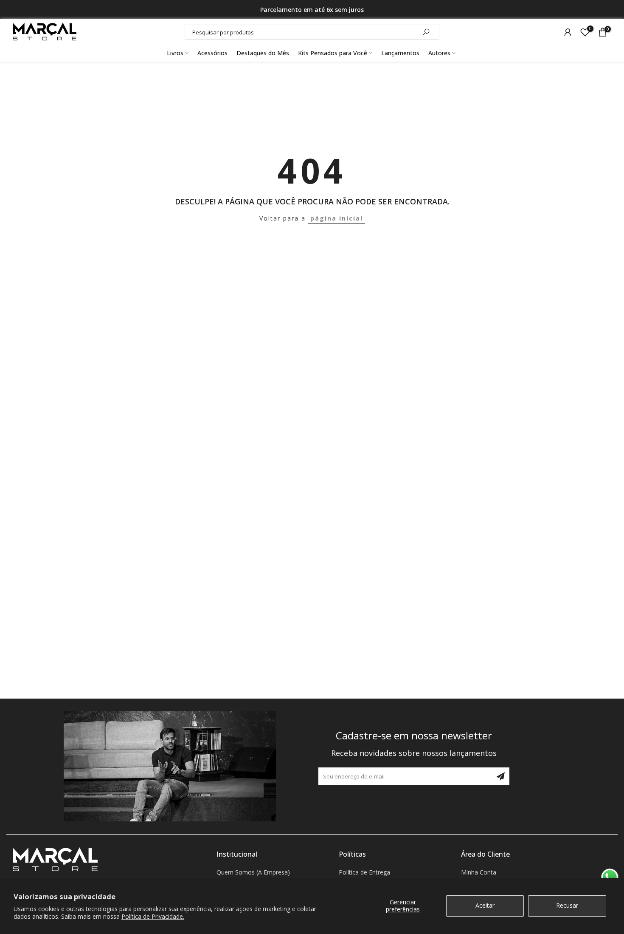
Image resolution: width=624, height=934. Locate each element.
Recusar (567, 905)
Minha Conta (478, 872)
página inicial (336, 218)
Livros (175, 53)
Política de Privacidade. (152, 916)
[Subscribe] (500, 776)
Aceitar (485, 905)
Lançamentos (400, 53)
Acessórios (212, 53)
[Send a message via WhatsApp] (610, 877)
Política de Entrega (364, 872)
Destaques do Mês (262, 53)
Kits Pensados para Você (332, 53)
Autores (439, 53)
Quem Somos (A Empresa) (253, 872)
